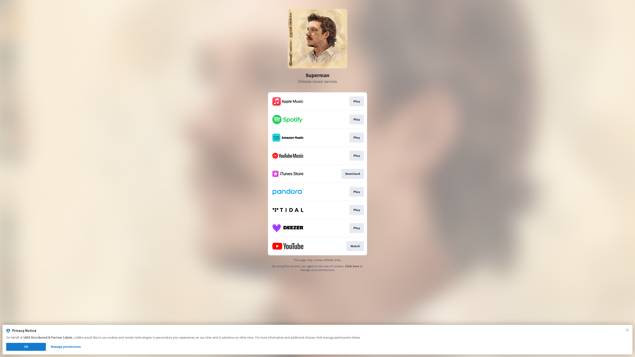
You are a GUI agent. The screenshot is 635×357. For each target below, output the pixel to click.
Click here (352, 266)
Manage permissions (66, 347)
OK (26, 347)
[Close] (627, 330)
